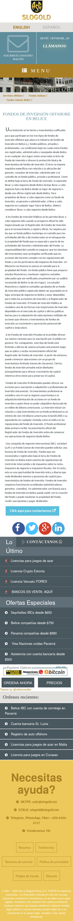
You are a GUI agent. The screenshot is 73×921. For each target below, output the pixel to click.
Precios (54, 682)
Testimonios (46, 847)
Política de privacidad (54, 861)
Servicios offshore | (14, 95)
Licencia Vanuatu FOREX (29, 581)
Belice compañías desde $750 (32, 622)
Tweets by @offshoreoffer (15, 689)
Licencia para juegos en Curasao (34, 754)
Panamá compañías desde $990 (34, 633)
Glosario (51, 876)
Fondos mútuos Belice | (20, 100)
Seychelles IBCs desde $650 (31, 612)
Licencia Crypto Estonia (28, 571)
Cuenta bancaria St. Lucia (29, 723)
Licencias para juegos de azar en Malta (39, 744)
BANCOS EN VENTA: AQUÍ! (32, 591)
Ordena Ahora (18, 682)
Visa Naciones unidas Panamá (33, 643)
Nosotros (25, 847)
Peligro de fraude (27, 876)
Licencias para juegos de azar (32, 560)
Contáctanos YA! (39, 831)
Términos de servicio (19, 861)
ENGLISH (21, 27)
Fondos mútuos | (38, 95)
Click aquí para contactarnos (30, 511)
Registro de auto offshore (29, 734)
